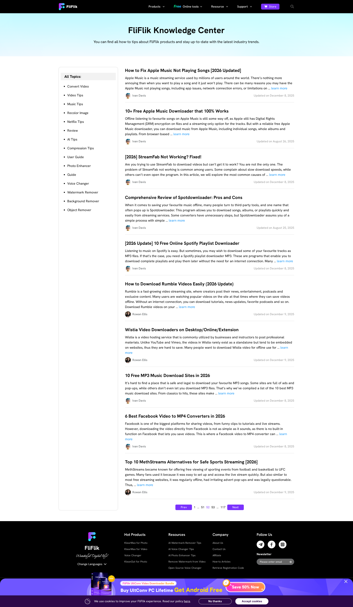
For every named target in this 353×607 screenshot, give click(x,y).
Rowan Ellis (139, 314)
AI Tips (72, 139)
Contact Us (219, 549)
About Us (218, 542)
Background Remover (83, 201)
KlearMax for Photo (135, 542)
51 (202, 507)
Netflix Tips (75, 122)
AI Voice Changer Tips (181, 549)
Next (235, 507)
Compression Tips (80, 148)
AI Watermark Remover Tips (184, 542)
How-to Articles (222, 561)
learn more (279, 88)
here (187, 601)
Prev (184, 507)
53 (213, 507)
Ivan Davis (139, 95)
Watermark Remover (82, 192)
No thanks (215, 601)
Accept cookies (252, 601)
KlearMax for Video (135, 549)
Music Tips (75, 104)
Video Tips (75, 95)
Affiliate (217, 555)
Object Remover (79, 210)
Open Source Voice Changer (185, 567)
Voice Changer (78, 183)
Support (243, 6)
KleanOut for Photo (135, 561)
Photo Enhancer (79, 166)
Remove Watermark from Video (187, 561)
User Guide (75, 157)
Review (72, 130)
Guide (71, 174)
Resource (218, 6)
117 (222, 507)
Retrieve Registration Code (228, 567)
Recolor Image (77, 113)
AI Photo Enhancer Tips (182, 555)
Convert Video (78, 86)
